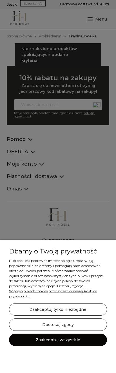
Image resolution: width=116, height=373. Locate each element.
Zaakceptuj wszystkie (58, 339)
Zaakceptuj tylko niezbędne (58, 309)
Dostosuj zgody (58, 324)
